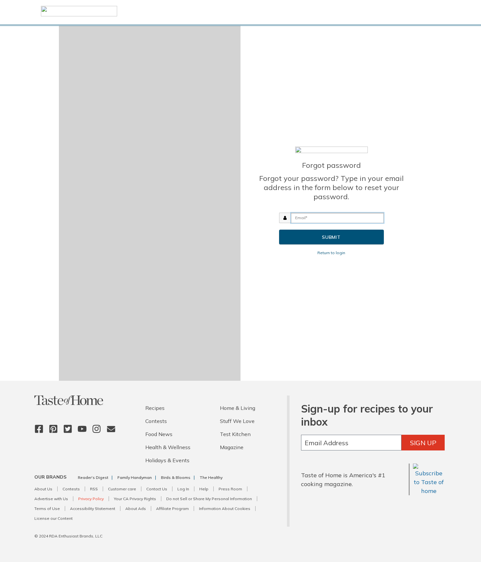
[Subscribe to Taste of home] (429, 491)
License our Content (53, 518)
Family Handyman (134, 477)
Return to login (331, 252)
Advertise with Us (51, 498)
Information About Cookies (224, 508)
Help (203, 488)
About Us (43, 488)
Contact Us (156, 488)
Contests (156, 421)
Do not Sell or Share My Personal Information (209, 498)
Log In (183, 488)
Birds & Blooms (175, 477)
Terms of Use (47, 508)
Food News (158, 434)
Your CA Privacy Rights (135, 498)
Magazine (231, 447)
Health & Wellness (167, 447)
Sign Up (423, 443)
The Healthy (211, 477)
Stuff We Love (237, 421)
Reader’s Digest (93, 477)
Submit (331, 237)
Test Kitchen (235, 434)
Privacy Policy (91, 498)
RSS (94, 488)
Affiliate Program (172, 508)
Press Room (230, 488)
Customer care (122, 488)
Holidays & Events (167, 460)
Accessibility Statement (92, 508)
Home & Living (237, 408)
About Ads (135, 508)
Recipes (155, 408)
